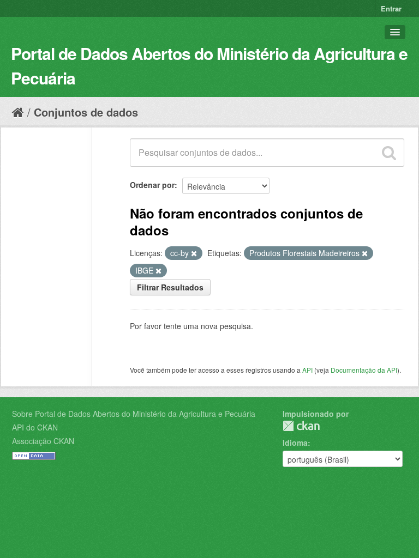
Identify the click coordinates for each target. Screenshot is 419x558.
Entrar (391, 8)
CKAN (301, 426)
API (307, 369)
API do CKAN (35, 427)
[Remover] (194, 253)
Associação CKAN (43, 440)
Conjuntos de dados (86, 112)
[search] (389, 152)
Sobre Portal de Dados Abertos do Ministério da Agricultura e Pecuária (133, 413)
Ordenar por (152, 184)
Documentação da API (364, 369)
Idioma (295, 442)
